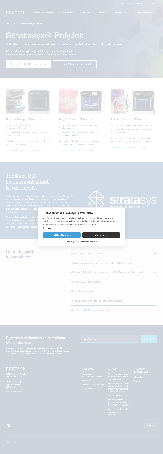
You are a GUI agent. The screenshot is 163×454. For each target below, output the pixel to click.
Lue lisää (47, 227)
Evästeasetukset (101, 235)
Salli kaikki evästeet (62, 235)
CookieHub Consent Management (85, 242)
